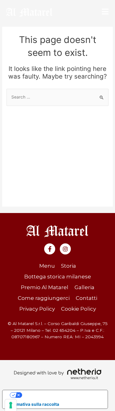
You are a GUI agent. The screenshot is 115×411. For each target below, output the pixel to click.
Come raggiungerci (44, 298)
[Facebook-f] (49, 248)
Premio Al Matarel (44, 287)
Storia (68, 266)
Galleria (84, 287)
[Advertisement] (57, 153)
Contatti (86, 298)
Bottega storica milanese (57, 276)
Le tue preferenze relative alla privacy (61, 394)
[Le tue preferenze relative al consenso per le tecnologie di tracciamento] (11, 405)
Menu (47, 266)
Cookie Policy (78, 309)
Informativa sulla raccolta (33, 404)
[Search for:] (57, 97)
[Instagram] (65, 248)
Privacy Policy (37, 309)
